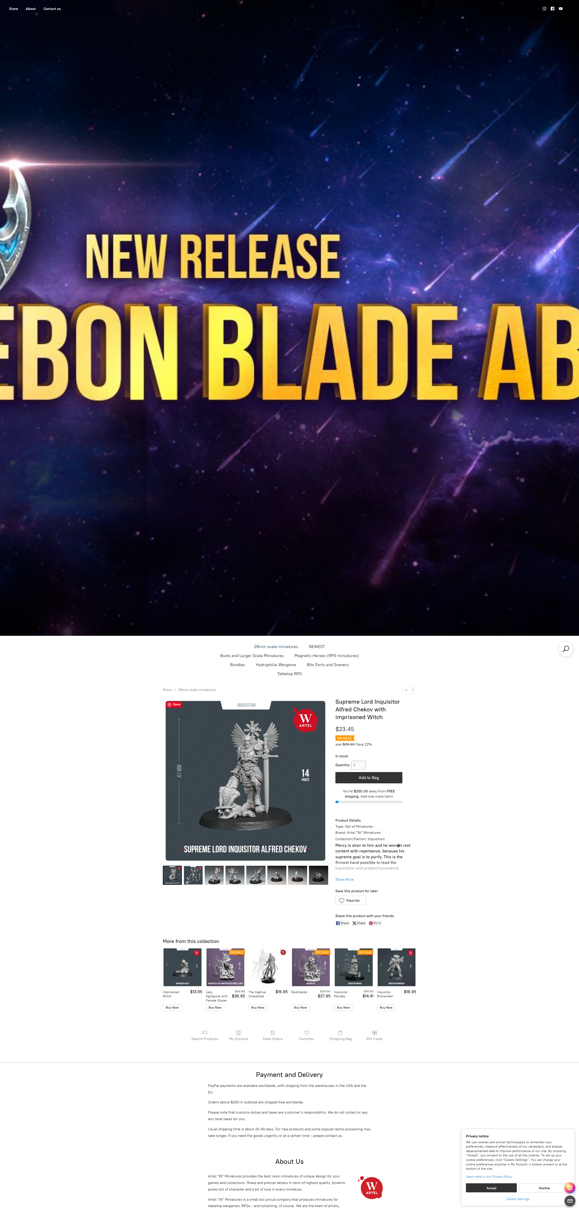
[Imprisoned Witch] (182, 967)
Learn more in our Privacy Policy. (489, 1177)
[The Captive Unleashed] (268, 967)
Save (176, 704)
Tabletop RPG (289, 673)
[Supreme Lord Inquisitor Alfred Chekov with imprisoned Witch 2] (214, 875)
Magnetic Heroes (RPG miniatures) (326, 655)
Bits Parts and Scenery (328, 664)
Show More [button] (344, 879)
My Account (238, 1039)
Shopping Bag (340, 1039)
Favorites (306, 1039)
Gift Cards (374, 1039)
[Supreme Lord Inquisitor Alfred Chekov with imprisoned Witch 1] (193, 875)
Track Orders (272, 1039)
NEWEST (317, 646)
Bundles (237, 664)
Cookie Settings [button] (517, 1199)
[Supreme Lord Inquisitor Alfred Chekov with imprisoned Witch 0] (172, 875)
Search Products (204, 1039)
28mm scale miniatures (276, 646)
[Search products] (566, 649)
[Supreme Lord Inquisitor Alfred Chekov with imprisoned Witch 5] (276, 875)
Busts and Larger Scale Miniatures (252, 655)
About (31, 8)
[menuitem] (406, 690)
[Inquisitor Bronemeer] (396, 967)
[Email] (570, 1201)
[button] (350, 900)
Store (13, 8)
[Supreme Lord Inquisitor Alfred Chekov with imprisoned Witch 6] (297, 875)
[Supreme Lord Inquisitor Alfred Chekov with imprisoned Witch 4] (255, 875)
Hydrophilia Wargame (276, 664)
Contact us (52, 8)
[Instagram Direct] (570, 1187)
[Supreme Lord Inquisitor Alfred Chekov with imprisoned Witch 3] (234, 875)
